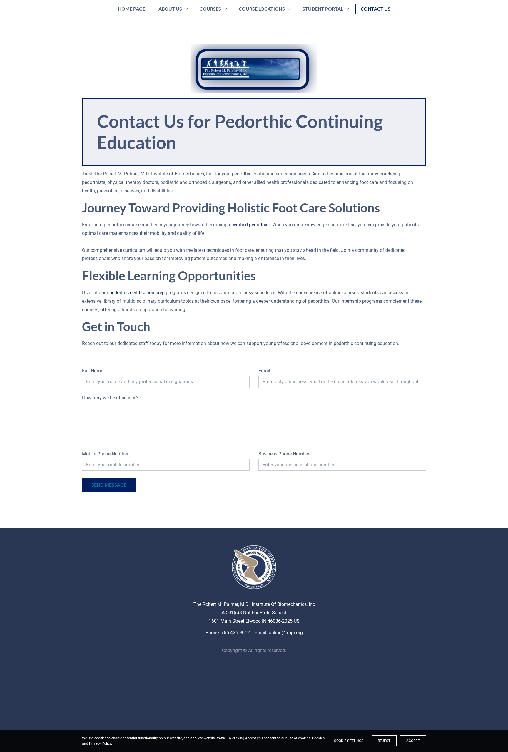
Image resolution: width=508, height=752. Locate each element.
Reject (384, 741)
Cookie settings (348, 741)
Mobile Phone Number (105, 454)
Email (264, 371)
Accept (413, 741)
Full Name (92, 371)
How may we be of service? (110, 398)
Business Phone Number (283, 454)
